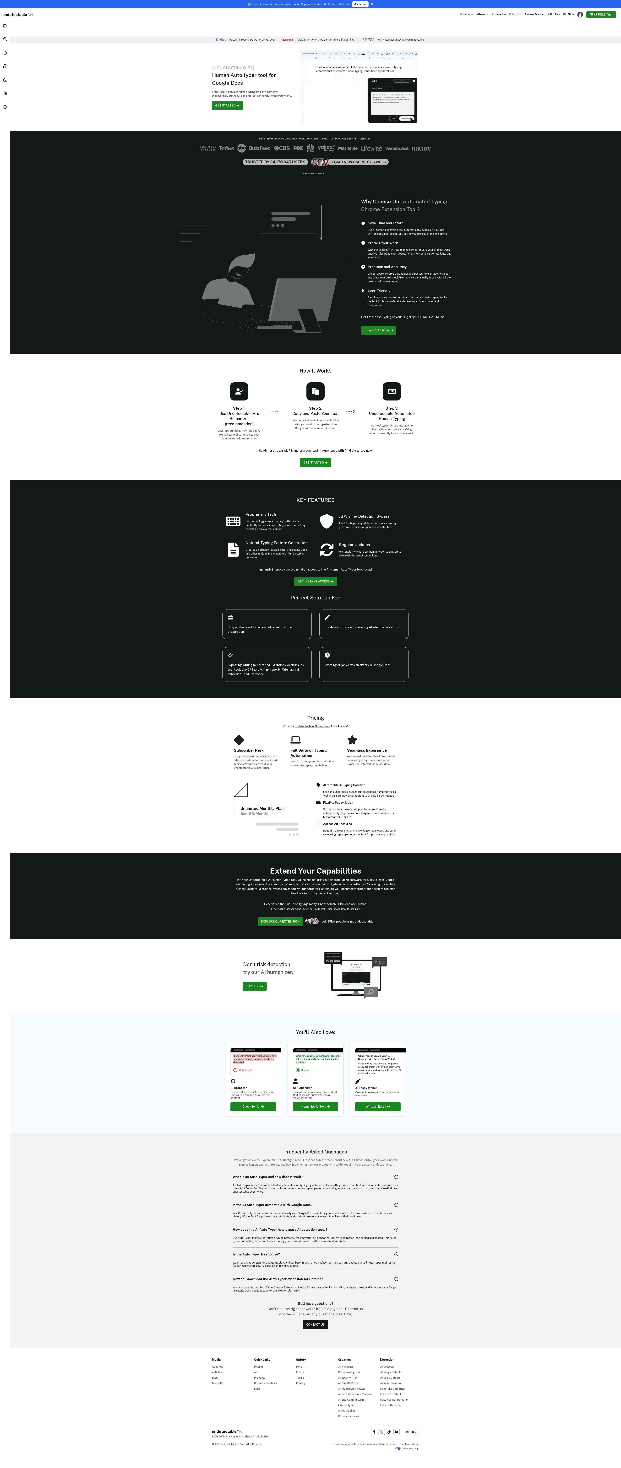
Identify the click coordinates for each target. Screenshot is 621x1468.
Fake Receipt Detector (394, 1399)
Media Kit (218, 1383)
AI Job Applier (346, 1410)
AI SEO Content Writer (352, 1399)
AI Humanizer (499, 14)
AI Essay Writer (347, 1377)
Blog (215, 1377)
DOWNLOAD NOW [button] (376, 330)
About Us (217, 1366)
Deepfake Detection (392, 1388)
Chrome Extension (349, 1416)
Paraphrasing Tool (349, 1372)
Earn (557, 14)
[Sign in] (580, 14)
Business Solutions (535, 14)
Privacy (300, 1383)
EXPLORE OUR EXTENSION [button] (280, 921)
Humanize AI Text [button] (313, 1106)
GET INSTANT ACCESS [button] (314, 581)
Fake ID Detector (390, 1405)
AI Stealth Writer (348, 1383)
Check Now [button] (360, 4)
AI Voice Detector (391, 1377)
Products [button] (465, 14)
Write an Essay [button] (376, 1106)
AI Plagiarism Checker (351, 1388)
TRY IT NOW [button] (254, 986)
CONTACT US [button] (315, 1324)
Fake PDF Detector (392, 1394)
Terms (300, 1377)
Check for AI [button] (251, 1106)
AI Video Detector (391, 1383)
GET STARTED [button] (225, 105)
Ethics (300, 1372)
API (550, 14)
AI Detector (482, 14)
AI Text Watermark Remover (355, 1394)
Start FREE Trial (601, 14)
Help (299, 1366)
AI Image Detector (391, 1372)
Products (259, 1377)
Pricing (515, 14)
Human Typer (346, 1405)
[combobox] (568, 14)
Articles (217, 1372)
